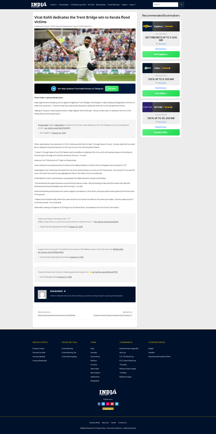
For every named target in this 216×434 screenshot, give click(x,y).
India (92, 348)
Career (113, 423)
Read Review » (161, 49)
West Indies (95, 369)
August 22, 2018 (59, 133)
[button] (99, 404)
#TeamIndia (43, 125)
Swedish (151, 352)
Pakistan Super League (127, 369)
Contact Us (122, 423)
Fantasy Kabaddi (39, 356)
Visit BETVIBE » (161, 132)
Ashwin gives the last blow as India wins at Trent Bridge (56, 315)
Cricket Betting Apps (69, 356)
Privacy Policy (100, 428)
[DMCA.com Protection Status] (108, 408)
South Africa (95, 356)
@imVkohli (59, 125)
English (151, 348)
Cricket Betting (67, 348)
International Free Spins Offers (159, 356)
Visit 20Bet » (161, 93)
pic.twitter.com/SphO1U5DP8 (57, 128)
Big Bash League (125, 377)
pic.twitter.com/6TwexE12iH (106, 222)
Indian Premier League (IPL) (129, 348)
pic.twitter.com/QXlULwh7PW (105, 272)
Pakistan (94, 361)
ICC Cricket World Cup (127, 361)
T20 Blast (123, 373)
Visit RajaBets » (161, 54)
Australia (94, 352)
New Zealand (95, 373)
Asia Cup (122, 352)
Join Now (112, 88)
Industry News (95, 423)
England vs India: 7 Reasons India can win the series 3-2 (113, 315)
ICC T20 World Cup (126, 356)
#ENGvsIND (118, 249)
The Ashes (123, 365)
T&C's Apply (162, 43)
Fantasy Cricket (38, 348)
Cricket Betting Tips (69, 352)
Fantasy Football (39, 352)
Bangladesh (95, 381)
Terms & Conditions (114, 428)
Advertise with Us (129, 428)
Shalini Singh (56, 291)
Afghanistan (95, 377)
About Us (105, 423)
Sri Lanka (94, 365)
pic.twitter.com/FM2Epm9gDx (51, 252)
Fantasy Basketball (40, 361)
